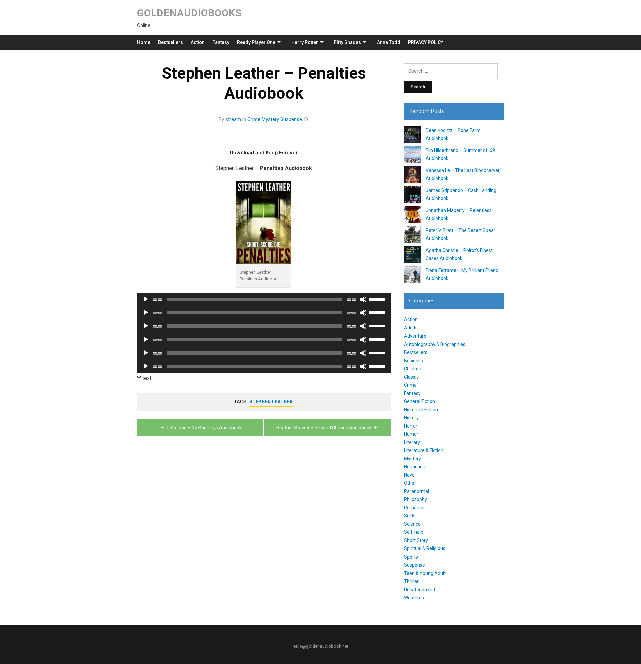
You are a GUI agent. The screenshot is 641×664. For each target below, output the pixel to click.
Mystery (270, 119)
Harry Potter (304, 42)
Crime (253, 119)
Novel (410, 475)
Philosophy (415, 499)
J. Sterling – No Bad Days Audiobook (204, 427)
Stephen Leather (271, 402)
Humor (411, 434)
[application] (264, 299)
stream (233, 119)
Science (412, 524)
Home (143, 42)
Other (410, 483)
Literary (412, 442)
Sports (411, 557)
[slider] (378, 299)
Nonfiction (414, 466)
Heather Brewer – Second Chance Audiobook (324, 427)
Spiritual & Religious (424, 548)
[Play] (145, 299)
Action (198, 42)
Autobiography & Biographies (434, 344)
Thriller (411, 581)
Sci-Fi (409, 515)
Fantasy (220, 42)
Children (412, 368)
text (146, 378)
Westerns (414, 597)
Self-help (413, 532)
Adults (411, 327)
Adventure (415, 336)
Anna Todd (388, 42)
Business (413, 360)
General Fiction (419, 401)
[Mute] (363, 299)
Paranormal (416, 491)
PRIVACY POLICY (425, 42)
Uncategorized (419, 589)
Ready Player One (256, 42)
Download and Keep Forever (264, 152)
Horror (410, 426)
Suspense (291, 119)
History (411, 417)
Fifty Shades (347, 42)
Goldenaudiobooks (189, 13)
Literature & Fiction (423, 450)
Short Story (416, 540)
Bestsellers (170, 42)
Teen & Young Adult (425, 573)
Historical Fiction (421, 409)
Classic (411, 377)
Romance (414, 507)
